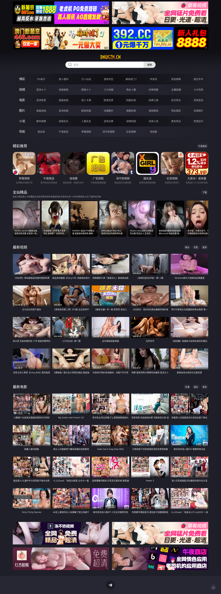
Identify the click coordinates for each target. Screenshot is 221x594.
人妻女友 (86, 121)
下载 (205, 192)
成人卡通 (86, 100)
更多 (205, 247)
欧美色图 (86, 110)
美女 (187, 247)
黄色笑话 (176, 121)
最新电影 (20, 386)
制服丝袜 (131, 100)
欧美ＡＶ (86, 89)
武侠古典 (108, 121)
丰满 (187, 386)
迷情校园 (131, 121)
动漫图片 (108, 110)
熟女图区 (176, 110)
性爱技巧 (198, 121)
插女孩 (41, 131)
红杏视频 (131, 131)
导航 (22, 132)
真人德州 (63, 79)
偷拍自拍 (63, 100)
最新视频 (20, 247)
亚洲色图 (63, 110)
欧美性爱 (108, 100)
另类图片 (198, 110)
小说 (22, 121)
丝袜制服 (153, 89)
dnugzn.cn (110, 57)
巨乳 (196, 247)
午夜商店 (63, 131)
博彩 (22, 79)
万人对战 (86, 79)
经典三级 (153, 100)
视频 (22, 90)
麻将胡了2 (131, 79)
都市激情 (41, 121)
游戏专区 (108, 79)
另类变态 (198, 100)
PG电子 (41, 79)
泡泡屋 (153, 131)
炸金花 (153, 79)
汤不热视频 (109, 131)
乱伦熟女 (176, 100)
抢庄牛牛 (198, 79)
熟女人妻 (131, 89)
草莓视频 (86, 131)
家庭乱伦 (63, 121)
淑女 (196, 386)
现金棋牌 (176, 79)
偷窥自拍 (41, 110)
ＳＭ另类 (198, 89)
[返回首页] (213, 587)
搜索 (149, 64)
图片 (22, 111)
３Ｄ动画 (108, 89)
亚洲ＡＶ (41, 89)
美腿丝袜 (131, 110)
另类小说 (153, 121)
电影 (22, 100)
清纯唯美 (153, 110)
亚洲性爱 (41, 100)
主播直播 (176, 89)
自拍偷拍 (63, 89)
